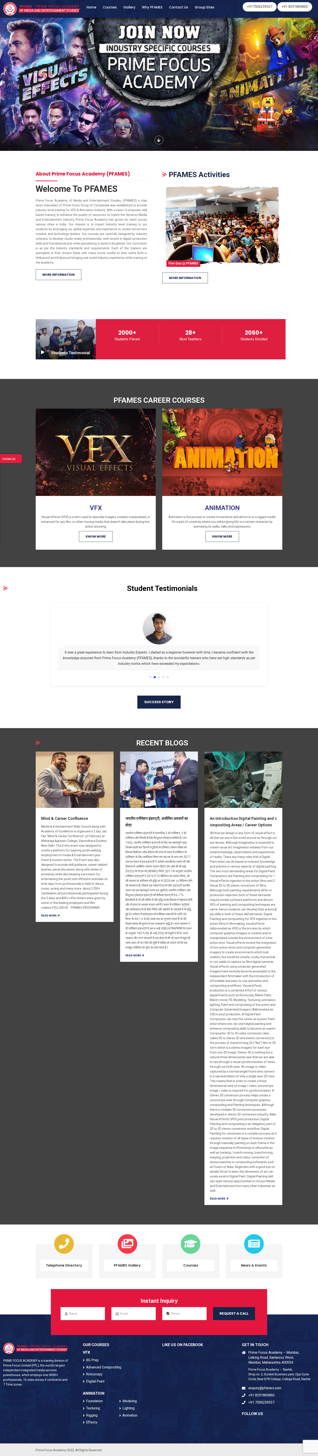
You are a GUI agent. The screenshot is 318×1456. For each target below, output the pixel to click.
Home (91, 7)
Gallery (129, 7)
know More (96, 536)
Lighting (128, 1408)
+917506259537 (259, 7)
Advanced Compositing (103, 1367)
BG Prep (92, 1360)
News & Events (254, 1265)
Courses (110, 7)
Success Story (159, 701)
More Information (58, 274)
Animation (129, 1415)
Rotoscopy (94, 1374)
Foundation (94, 1401)
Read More (49, 915)
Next (290, 224)
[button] (150, 677)
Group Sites (204, 7)
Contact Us (178, 7)
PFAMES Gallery (127, 1265)
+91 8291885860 (295, 7)
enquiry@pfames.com (264, 1388)
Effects (91, 1422)
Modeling (129, 1401)
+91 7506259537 (261, 1402)
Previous (154, 224)
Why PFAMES (152, 7)
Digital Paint (95, 1381)
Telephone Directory (64, 1265)
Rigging (92, 1415)
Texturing (93, 1408)
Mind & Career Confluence (64, 818)
